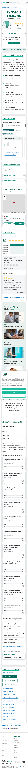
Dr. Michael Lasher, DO (8, 695)
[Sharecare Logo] (10, 2)
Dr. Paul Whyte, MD (7, 701)
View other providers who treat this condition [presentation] (12, 154)
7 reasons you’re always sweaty (13, 326)
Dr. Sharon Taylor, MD (8, 704)
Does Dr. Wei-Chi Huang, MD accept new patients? (12, 641)
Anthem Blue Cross (10, 176)
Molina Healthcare (10, 180)
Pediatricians (14, 7)
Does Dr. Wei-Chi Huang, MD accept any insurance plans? (12, 634)
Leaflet (11, 212)
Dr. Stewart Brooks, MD (8, 710)
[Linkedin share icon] (20, 762)
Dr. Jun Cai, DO (20, 701)
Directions (9, 223)
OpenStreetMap (17, 212)
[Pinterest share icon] (25, 762)
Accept (14, 392)
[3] (10, 264)
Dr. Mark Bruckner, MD (8, 713)
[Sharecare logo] (14, 761)
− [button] (4, 199)
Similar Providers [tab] (10, 676)
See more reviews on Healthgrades (14, 297)
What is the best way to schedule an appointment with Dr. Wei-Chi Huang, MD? (13, 626)
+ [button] (4, 196)
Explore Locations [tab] (10, 680)
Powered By (4, 728)
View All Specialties (8, 672)
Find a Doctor (5, 7)
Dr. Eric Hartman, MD (8, 692)
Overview (5, 49)
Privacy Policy (15, 383)
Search (18, 2)
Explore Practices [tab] (10, 684)
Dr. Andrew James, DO (8, 688)
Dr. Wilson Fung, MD (8, 707)
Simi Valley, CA (14, 33)
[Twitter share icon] (23, 762)
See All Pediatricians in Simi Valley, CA (12, 725)
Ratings (24, 49)
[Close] (25, 372)
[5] (17, 264)
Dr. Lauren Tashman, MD (9, 719)
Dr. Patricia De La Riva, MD (10, 698)
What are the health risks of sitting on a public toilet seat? (13, 362)
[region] (14, 385)
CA (20, 7)
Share (19, 28)
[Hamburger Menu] (4, 2)
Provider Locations (15, 49)
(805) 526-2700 (20, 223)
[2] (7, 264)
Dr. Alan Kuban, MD (7, 716)
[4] (13, 264)
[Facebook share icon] (15, 762)
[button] (23, 455)
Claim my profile (14, 414)
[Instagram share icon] (18, 762)
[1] (4, 264)
